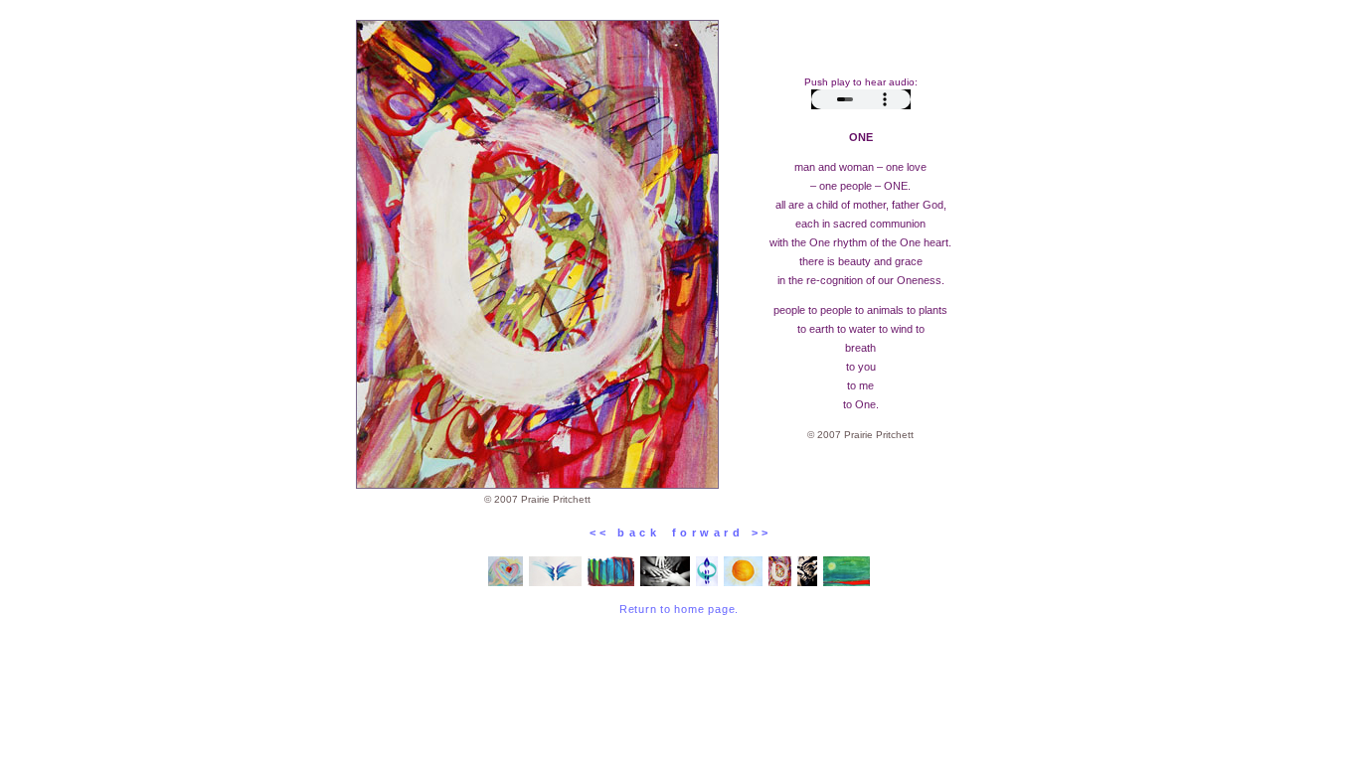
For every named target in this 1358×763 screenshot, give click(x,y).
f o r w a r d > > (714, 532)
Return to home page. (679, 609)
